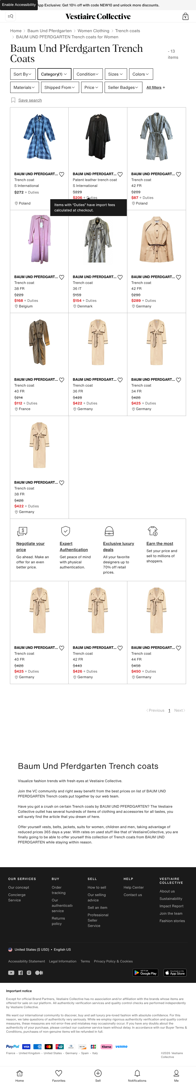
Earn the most (159, 543)
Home (15, 31)
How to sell (97, 887)
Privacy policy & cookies (113, 961)
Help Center (134, 887)
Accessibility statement (26, 961)
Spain (85, 1053)
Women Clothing (93, 31)
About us (167, 891)
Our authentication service (64, 906)
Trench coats (127, 31)
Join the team (171, 913)
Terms (85, 961)
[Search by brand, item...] (10, 16)
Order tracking (59, 890)
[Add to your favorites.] (61, 174)
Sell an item (97, 907)
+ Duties (32, 192)
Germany (71, 1053)
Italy (95, 1053)
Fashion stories (172, 921)
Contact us (133, 895)
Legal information (62, 961)
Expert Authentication (74, 546)
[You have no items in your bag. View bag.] (185, 16)
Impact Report (171, 906)
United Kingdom (29, 1053)
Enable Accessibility (19, 4)
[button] (185, 16)
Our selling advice (97, 897)
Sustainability (171, 898)
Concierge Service (17, 897)
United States (53, 1053)
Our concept (18, 887)
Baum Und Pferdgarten (49, 31)
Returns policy (58, 921)
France (10, 1053)
